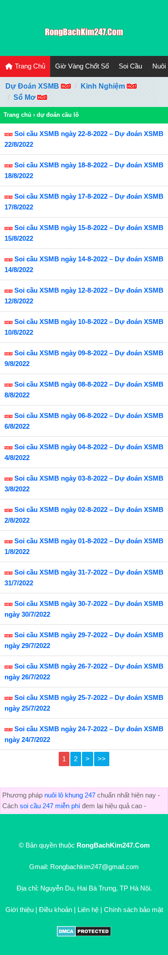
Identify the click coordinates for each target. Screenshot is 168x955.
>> (102, 759)
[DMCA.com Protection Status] (84, 934)
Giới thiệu (19, 909)
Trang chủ (17, 114)
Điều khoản (55, 909)
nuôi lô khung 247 (69, 795)
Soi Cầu (130, 66)
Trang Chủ (29, 66)
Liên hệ (88, 909)
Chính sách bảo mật (133, 909)
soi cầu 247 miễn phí (50, 806)
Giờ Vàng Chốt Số (82, 66)
